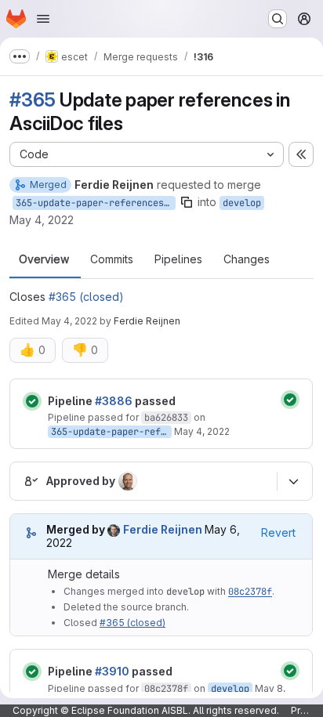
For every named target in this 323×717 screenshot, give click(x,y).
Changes (246, 259)
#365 (32, 100)
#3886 (113, 400)
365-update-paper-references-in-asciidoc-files (96, 203)
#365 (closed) (86, 296)
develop (242, 203)
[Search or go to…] (277, 18)
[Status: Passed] (32, 401)
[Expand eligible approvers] (293, 481)
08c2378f (250, 591)
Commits (111, 259)
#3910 (112, 671)
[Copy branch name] (186, 202)
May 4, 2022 (41, 219)
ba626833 (166, 417)
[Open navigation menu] (43, 18)
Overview (44, 259)
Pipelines (178, 259)
